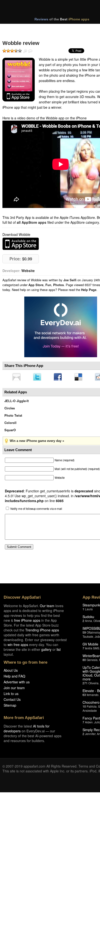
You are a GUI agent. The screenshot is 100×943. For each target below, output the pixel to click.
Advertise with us (17, 683)
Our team (47, 607)
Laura (89, 610)
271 (85, 684)
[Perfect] (20, 51)
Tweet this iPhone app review (38, 377)
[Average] (12, 51)
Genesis (92, 661)
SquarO (10, 431)
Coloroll (10, 424)
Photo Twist (13, 416)
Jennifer (90, 735)
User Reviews (30, 51)
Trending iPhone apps (42, 631)
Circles (9, 409)
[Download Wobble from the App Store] (18, 79)
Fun (48, 284)
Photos (58, 284)
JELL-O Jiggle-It (16, 402)
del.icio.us (80, 377)
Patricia (92, 708)
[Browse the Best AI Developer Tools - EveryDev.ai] (60, 327)
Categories (66, 28)
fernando (93, 696)
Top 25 (41, 28)
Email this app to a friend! (16, 377)
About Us (11, 671)
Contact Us (12, 700)
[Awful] (4, 51)
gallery (46, 650)
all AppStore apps (31, 222)
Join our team (14, 689)
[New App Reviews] (16, 28)
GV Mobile (90, 645)
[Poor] (8, 51)
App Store (35, 284)
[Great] (16, 51)
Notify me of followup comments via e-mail (36, 510)
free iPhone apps (27, 621)
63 (84, 696)
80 (84, 661)
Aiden (89, 723)
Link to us (11, 695)
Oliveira (93, 684)
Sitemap (10, 706)
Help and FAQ (14, 677)
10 (84, 708)
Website (28, 270)
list (59, 650)
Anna (88, 622)
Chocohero (91, 703)
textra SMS (92, 649)
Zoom (25, 51)
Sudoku (88, 618)
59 (84, 634)
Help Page (88, 289)
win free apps (18, 646)
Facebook (59, 377)
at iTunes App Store (20, 244)
